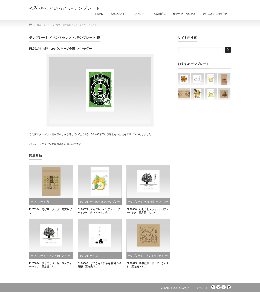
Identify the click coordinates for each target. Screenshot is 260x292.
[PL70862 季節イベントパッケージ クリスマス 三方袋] (197, 94)
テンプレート (139, 13)
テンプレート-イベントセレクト (52, 37)
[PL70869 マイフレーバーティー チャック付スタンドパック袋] (211, 94)
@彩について (117, 13)
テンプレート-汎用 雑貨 (93, 201)
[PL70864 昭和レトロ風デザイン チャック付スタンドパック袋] (224, 79)
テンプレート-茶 (88, 37)
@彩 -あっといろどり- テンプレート (64, 8)
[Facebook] (223, 287)
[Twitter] (218, 287)
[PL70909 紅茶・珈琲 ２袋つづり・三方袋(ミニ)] (184, 94)
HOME (99, 13)
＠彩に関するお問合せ (215, 13)
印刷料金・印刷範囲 (184, 13)
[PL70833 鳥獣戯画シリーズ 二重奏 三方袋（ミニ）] (197, 79)
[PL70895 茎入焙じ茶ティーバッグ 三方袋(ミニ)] (184, 79)
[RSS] (213, 287)
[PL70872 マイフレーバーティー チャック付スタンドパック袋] (211, 79)
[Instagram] (229, 287)
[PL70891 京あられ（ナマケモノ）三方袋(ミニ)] (224, 94)
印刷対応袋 (160, 13)
